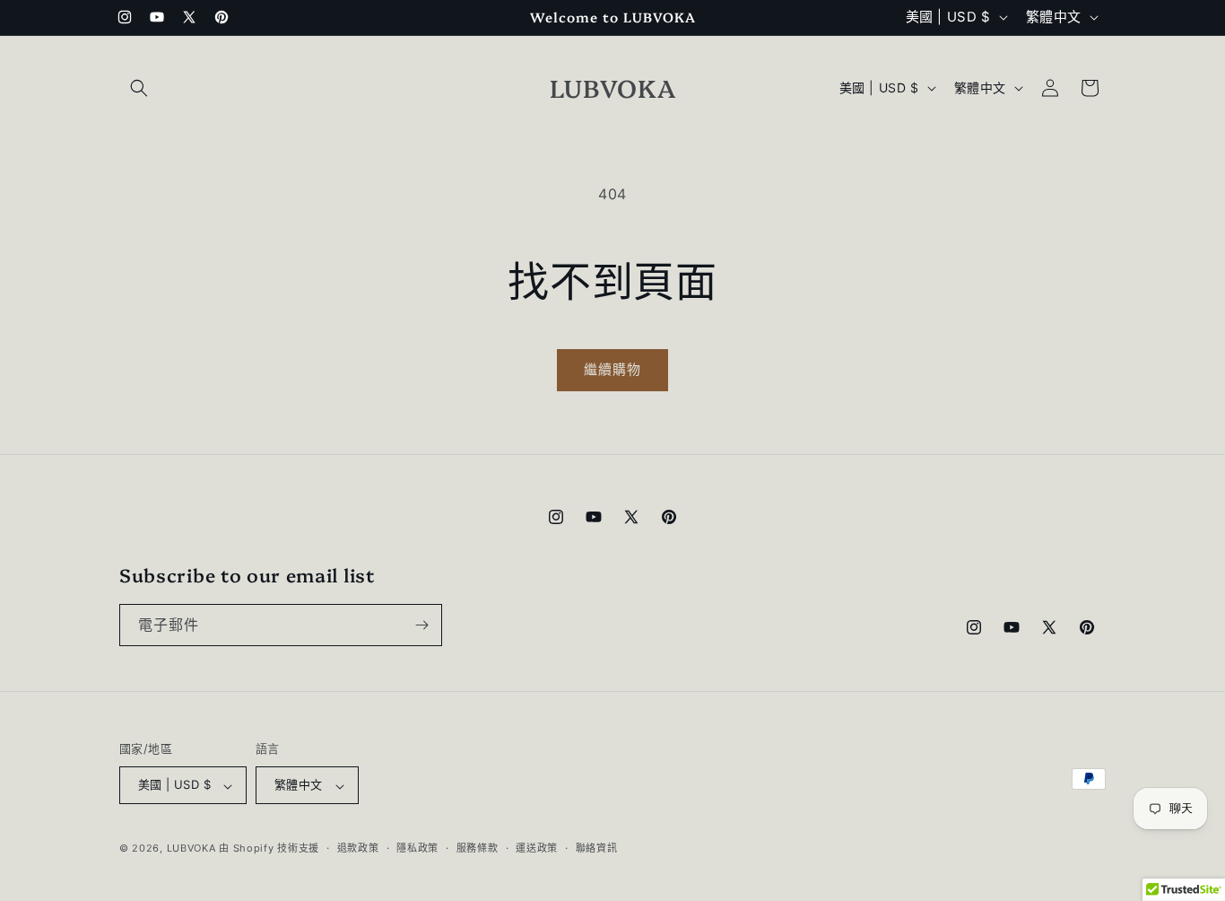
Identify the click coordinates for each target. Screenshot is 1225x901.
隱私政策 (417, 848)
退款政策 (358, 848)
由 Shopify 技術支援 (269, 849)
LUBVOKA (191, 849)
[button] (139, 88)
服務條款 (477, 848)
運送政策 (537, 848)
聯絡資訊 (597, 848)
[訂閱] (421, 625)
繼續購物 (612, 369)
